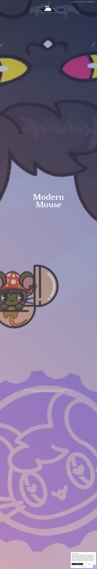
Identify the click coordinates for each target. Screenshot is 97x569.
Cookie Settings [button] (83, 566)
